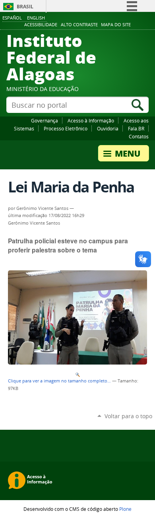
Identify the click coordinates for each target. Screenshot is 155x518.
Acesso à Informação (91, 120)
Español (12, 18)
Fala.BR (136, 128)
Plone (125, 509)
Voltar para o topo (128, 416)
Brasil (25, 6)
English (36, 18)
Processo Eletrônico (65, 128)
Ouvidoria (107, 128)
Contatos (139, 136)
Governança (44, 120)
